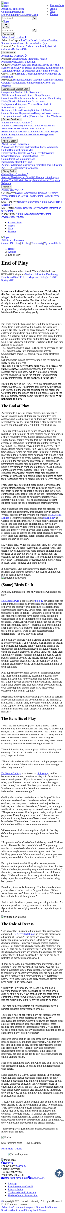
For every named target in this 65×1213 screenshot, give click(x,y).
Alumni (42, 1210)
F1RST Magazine (29, 277)
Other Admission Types (36, 43)
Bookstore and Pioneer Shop (26, 95)
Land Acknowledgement (16, 163)
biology (39, 600)
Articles (12, 251)
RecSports (19, 107)
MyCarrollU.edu (29, 14)
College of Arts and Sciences (25, 64)
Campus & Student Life (36, 1207)
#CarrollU (21, 1165)
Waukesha (56, 116)
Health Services (9, 131)
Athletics (6, 95)
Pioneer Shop (17, 216)
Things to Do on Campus (47, 113)
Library (43, 131)
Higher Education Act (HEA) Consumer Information (31, 166)
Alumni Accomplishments (29, 213)
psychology (49, 517)
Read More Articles (11, 1148)
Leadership (29, 147)
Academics (18, 1207)
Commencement (33, 82)
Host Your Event (34, 153)
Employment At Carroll (20, 1186)
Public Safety (8, 134)
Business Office (20, 49)
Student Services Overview (16, 122)
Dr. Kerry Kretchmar (23, 934)
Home (11, 248)
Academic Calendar (42, 79)
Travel (31, 195)
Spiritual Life (38, 110)
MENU (6, 27)
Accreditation (17, 82)
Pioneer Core (39, 73)
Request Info (57, 5)
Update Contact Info (29, 201)
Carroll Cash (15, 98)
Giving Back (31, 1210)
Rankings (14, 150)
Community (13, 14)
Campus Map (26, 150)
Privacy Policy (15, 1189)
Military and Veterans (25, 104)
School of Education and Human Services (36, 70)
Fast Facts (40, 147)
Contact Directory (10, 11)
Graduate (43, 40)
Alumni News (47, 201)
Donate (54, 14)
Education (40, 274)
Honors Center (25, 73)
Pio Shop (25, 243)
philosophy (42, 773)
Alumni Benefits (23, 207)
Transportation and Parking (15, 116)
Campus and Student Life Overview (20, 92)
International (17, 43)
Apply (53, 8)
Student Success (23, 134)
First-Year (25, 40)
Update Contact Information (23, 1195)
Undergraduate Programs (24, 58)
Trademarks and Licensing (22, 1192)
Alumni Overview (11, 189)
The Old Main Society (21, 180)
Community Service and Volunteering (41, 98)
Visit (52, 11)
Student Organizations (22, 113)
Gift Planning (38, 177)
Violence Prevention (40, 116)
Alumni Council (43, 195)
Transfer (34, 40)
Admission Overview (12, 37)
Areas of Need (9, 177)
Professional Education (23, 61)
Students (29, 274)
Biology (44, 277)
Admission (7, 1207)
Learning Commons (28, 131)
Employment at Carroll (13, 153)
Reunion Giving (19, 195)
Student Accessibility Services (17, 125)
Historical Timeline (20, 156)
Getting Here (37, 156)
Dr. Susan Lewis (10, 600)
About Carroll (17, 1210)
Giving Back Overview (14, 174)
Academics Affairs (22, 79)
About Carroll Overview (14, 144)
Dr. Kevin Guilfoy (10, 773)
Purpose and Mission (12, 147)
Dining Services (9, 101)
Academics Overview (13, 55)
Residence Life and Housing (16, 110)
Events (18, 192)
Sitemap (12, 1183)
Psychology (52, 274)
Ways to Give (24, 177)
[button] (58, 1172)
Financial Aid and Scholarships (32, 46)
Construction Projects (32, 165)
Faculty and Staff (10, 277)
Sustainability (19, 162)
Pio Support (53, 131)
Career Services (36, 128)
